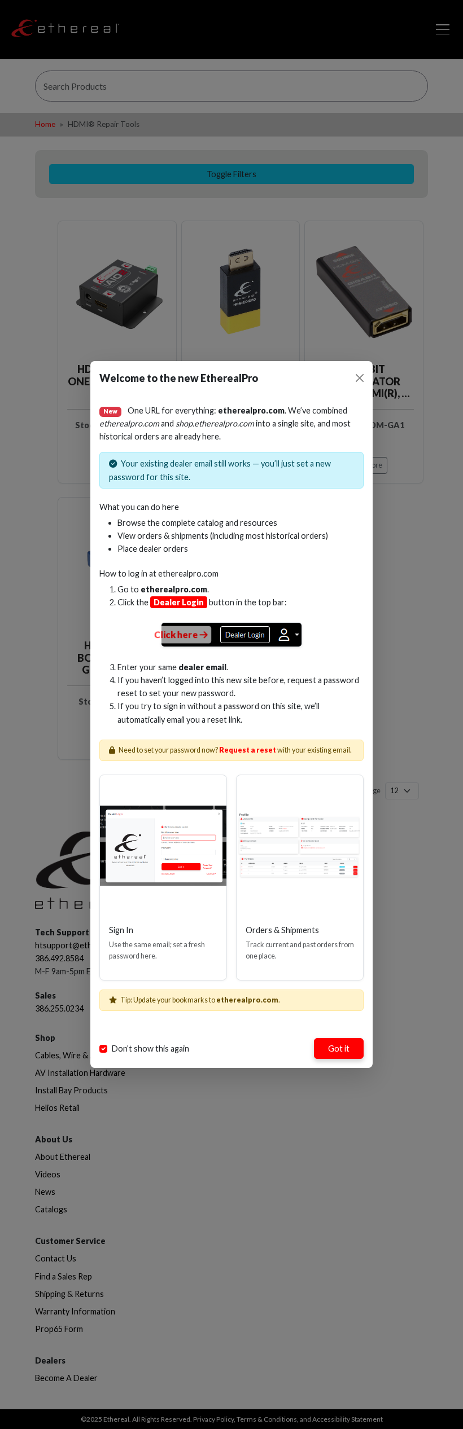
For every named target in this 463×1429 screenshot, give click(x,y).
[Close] (359, 378)
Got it (339, 1048)
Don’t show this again (150, 1048)
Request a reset (247, 750)
